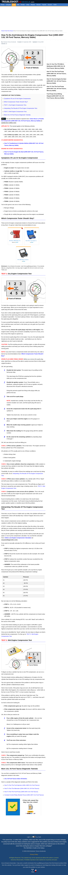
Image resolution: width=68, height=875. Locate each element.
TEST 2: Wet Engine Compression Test (15, 111)
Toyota (44, 4)
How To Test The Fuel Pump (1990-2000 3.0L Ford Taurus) (21, 791)
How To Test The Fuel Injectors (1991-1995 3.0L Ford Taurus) (21, 785)
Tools (55, 4)
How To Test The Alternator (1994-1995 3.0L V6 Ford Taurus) (21, 788)
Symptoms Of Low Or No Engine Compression (17, 98)
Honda (23, 4)
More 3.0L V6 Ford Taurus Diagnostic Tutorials (17, 115)
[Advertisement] (34, 17)
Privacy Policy (34, 854)
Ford (14, 4)
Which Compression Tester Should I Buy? (16, 102)
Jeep (27, 4)
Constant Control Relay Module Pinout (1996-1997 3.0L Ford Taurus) (24, 795)
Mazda (33, 4)
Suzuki (50, 4)
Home (2, 4)
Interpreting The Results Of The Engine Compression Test (20, 108)
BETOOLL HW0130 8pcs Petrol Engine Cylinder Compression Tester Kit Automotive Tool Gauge (15, 240)
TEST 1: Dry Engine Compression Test (15, 105)
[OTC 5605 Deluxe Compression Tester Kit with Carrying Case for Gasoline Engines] (23, 253)
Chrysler (8, 4)
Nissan (39, 4)
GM (18, 4)
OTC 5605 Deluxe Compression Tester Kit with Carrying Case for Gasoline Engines (23, 259)
